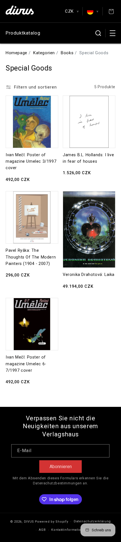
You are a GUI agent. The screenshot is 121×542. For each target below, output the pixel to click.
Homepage (16, 52)
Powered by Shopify (51, 521)
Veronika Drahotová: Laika (89, 274)
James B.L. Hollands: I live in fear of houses (88, 158)
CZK (71, 11)
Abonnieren (61, 466)
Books (67, 52)
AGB (42, 530)
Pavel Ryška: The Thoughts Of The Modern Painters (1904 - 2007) (31, 257)
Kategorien (44, 52)
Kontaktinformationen (69, 530)
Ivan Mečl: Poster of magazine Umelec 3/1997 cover (31, 162)
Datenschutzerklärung (92, 521)
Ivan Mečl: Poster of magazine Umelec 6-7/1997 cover (26, 364)
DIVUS (29, 521)
